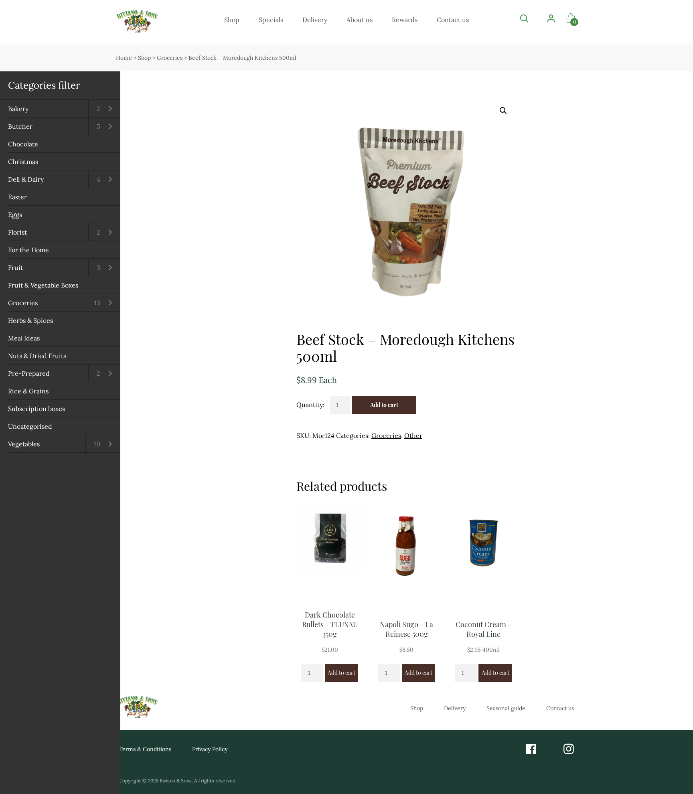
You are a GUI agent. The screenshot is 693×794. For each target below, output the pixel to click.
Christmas (23, 162)
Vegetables (24, 444)
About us (359, 20)
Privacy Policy (209, 749)
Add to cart (384, 405)
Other (413, 435)
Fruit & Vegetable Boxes (43, 285)
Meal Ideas (24, 338)
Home (124, 57)
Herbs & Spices (30, 320)
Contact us (453, 20)
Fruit (15, 267)
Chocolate (23, 144)
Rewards (404, 20)
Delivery (314, 20)
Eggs (15, 215)
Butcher (20, 126)
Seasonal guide (505, 708)
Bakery (18, 109)
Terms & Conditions (145, 749)
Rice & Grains (28, 391)
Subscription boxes (36, 409)
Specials (271, 20)
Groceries (23, 303)
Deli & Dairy (26, 179)
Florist (17, 232)
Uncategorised (30, 426)
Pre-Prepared (29, 373)
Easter (17, 197)
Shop (231, 20)
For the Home (28, 250)
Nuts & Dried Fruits (37, 356)
